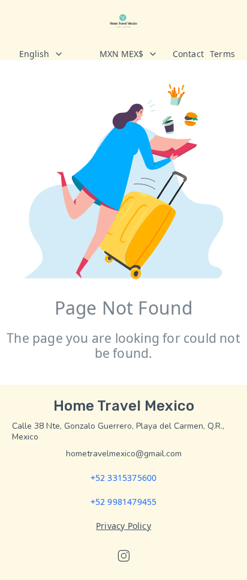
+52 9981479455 (124, 501)
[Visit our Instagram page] (123, 556)
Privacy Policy (123, 525)
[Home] (123, 21)
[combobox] (49, 54)
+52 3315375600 (124, 477)
